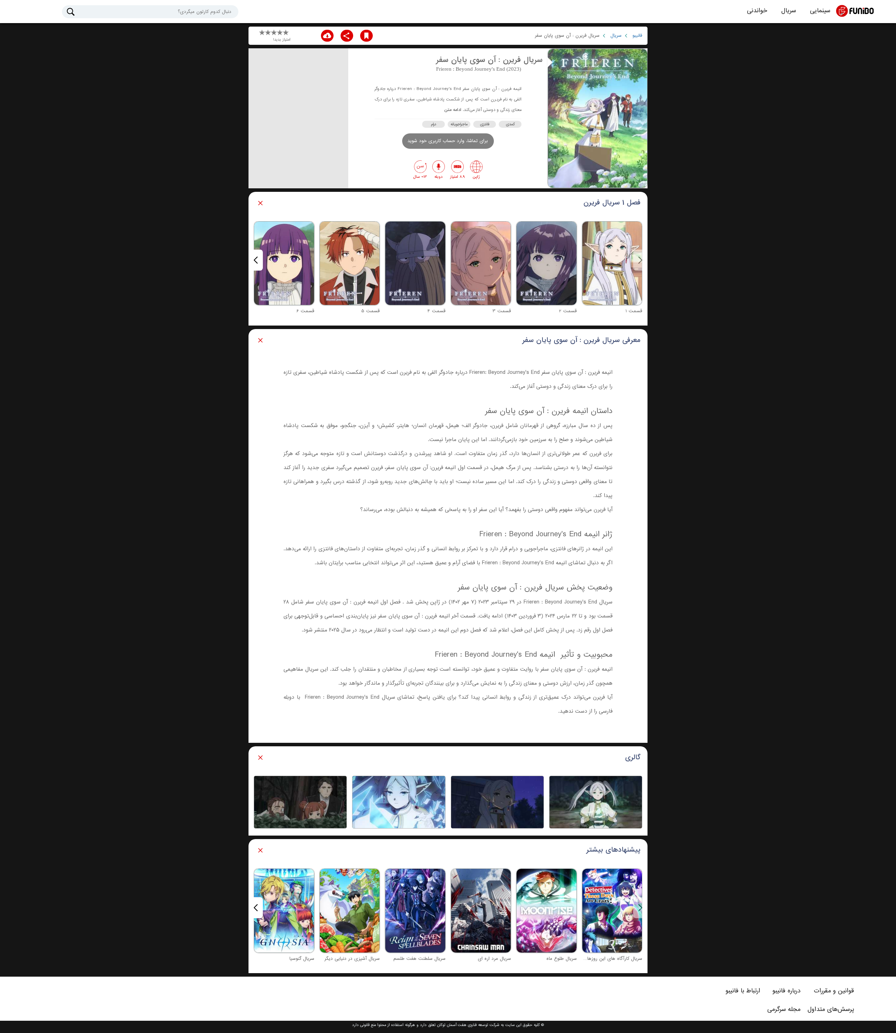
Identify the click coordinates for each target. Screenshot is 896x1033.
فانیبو (637, 35)
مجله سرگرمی (783, 1009)
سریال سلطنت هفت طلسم (419, 958)
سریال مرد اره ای (494, 958)
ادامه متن (452, 110)
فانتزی (485, 124)
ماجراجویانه (459, 124)
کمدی (510, 124)
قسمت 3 (501, 311)
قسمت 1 (633, 311)
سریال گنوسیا (301, 958)
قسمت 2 (568, 311)
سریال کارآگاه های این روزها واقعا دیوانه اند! (599, 958)
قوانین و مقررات (834, 990)
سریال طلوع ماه (561, 958)
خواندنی (757, 10)
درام (433, 124)
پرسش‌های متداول (830, 1009)
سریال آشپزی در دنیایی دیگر (352, 958)
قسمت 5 (370, 311)
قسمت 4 (436, 311)
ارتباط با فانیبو (743, 990)
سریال (788, 10)
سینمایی (820, 10)
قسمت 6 (305, 311)
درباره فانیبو (786, 990)
